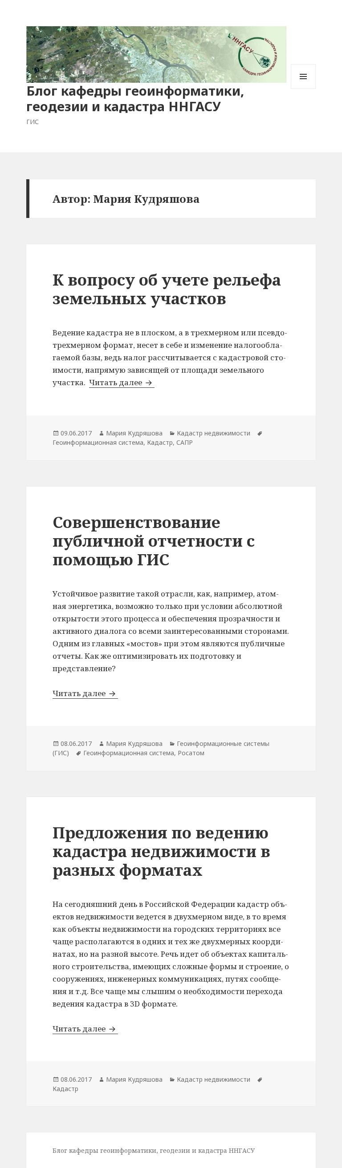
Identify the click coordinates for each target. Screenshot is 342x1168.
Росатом (191, 753)
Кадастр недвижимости (213, 433)
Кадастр (160, 442)
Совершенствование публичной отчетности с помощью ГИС (154, 541)
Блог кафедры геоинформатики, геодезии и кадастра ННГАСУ (135, 98)
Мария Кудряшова (134, 433)
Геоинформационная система (98, 442)
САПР (184, 442)
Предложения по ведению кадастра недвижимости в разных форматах (161, 851)
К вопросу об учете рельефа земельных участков (167, 289)
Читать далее (122, 382)
